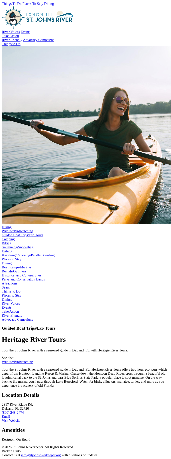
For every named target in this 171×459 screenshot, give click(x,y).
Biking (6, 243)
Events (25, 32)
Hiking (7, 227)
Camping (8, 239)
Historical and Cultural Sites (21, 275)
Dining (49, 4)
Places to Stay (11, 259)
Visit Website (11, 420)
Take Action (10, 36)
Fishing (7, 251)
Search (6, 287)
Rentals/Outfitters (14, 271)
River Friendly (12, 40)
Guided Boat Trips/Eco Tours (22, 235)
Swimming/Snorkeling (17, 247)
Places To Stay (32, 4)
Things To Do (12, 4)
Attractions (9, 283)
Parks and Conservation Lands (23, 279)
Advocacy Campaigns (38, 40)
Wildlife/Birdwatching (17, 231)
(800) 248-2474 (13, 412)
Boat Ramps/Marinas (16, 267)
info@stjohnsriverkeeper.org (41, 455)
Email (6, 416)
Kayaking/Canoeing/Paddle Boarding (28, 255)
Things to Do (11, 291)
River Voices (11, 32)
